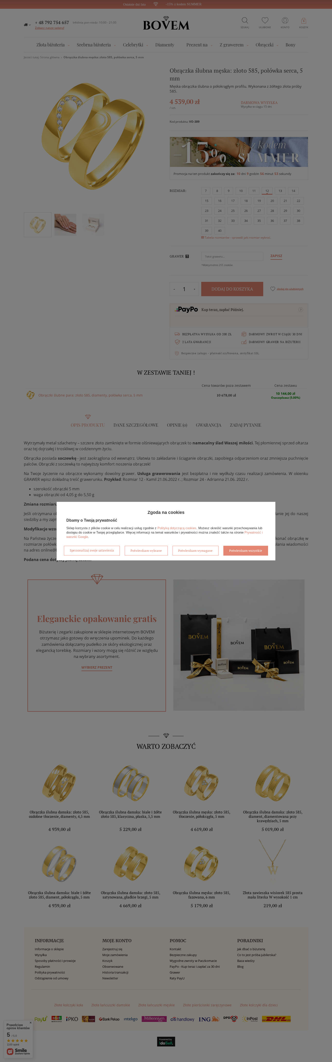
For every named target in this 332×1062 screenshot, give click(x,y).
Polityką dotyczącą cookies (176, 528)
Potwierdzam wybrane (146, 550)
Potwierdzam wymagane (195, 550)
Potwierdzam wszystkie (245, 550)
